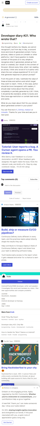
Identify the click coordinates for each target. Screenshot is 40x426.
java (16, 43)
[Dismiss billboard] (37, 387)
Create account (32, 3)
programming (7, 43)
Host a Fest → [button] (8, 385)
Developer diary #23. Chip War (17, 326)
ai (20, 43)
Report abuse (27, 198)
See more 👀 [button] (7, 171)
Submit (8, 192)
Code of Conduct (14, 198)
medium (28, 110)
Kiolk (8, 24)
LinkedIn (4, 112)
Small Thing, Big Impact (12, 318)
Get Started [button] (7, 422)
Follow (20, 281)
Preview (18, 192)
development (28, 43)
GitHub (21, 110)
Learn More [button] (7, 265)
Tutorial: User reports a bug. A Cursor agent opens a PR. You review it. (20, 150)
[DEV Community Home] (7, 2)
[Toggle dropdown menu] (37, 120)
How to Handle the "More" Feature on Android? (18, 333)
